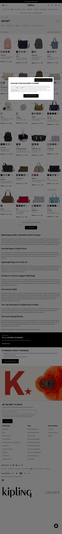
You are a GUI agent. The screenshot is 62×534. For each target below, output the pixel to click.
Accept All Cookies (31, 95)
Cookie (22, 87)
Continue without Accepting (43, 80)
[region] (31, 88)
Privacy (17, 87)
